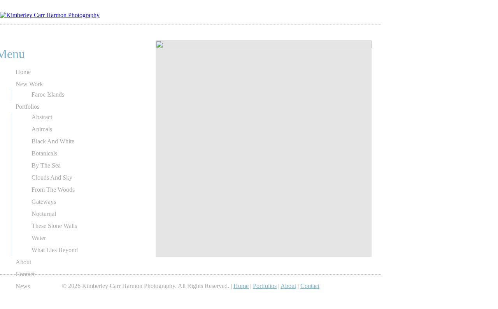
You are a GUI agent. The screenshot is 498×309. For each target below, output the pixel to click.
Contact (25, 274)
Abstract (42, 117)
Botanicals (44, 153)
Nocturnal (44, 213)
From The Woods (53, 189)
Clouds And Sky (52, 177)
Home (23, 72)
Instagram (359, 32)
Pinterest (339, 32)
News (23, 286)
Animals (42, 129)
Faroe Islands (48, 94)
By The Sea (46, 165)
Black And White (53, 141)
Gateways (44, 201)
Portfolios (27, 106)
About (23, 262)
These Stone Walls (54, 225)
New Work (29, 84)
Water (39, 238)
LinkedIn (329, 32)
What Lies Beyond (55, 250)
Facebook (349, 32)
